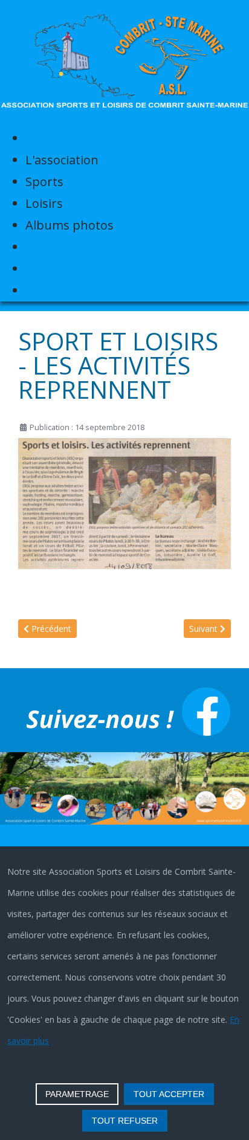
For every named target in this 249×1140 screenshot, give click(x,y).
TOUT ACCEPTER (169, 1094)
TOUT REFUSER (125, 1121)
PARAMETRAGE (77, 1094)
